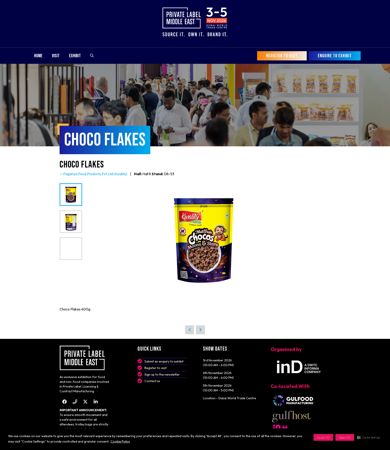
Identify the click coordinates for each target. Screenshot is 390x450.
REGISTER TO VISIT (282, 56)
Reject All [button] (345, 437)
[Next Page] (200, 329)
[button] (368, 437)
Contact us (152, 381)
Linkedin (95, 401)
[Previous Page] (189, 329)
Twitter (85, 401)
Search (92, 55)
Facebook (64, 401)
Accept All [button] (323, 437)
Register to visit (155, 368)
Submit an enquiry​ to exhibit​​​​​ (163, 361)
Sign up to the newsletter (162, 374)
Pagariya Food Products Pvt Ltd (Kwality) (95, 174)
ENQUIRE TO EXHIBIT (335, 56)
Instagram (75, 401)
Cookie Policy (120, 441)
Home (38, 56)
